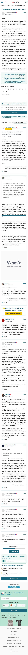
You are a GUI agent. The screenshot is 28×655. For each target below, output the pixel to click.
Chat (14, 605)
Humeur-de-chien (9, 445)
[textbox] (14, 97)
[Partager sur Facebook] (9, 587)
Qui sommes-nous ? (14, 629)
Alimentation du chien (20, 5)
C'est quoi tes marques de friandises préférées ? (12, 573)
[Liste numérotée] (22, 89)
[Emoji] (7, 92)
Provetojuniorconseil (10, 127)
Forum (8, 5)
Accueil (3, 5)
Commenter (14, 112)
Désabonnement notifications (14, 646)
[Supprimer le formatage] (16, 89)
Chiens (12, 5)
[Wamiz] (16, 2)
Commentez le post (7, 86)
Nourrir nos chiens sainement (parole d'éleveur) (12, 569)
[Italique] (11, 89)
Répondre (5, 171)
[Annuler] (3, 89)
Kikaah (6, 283)
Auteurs (14, 631)
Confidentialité (14, 637)
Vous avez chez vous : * (14, 602)
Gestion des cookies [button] (14, 643)
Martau (7, 177)
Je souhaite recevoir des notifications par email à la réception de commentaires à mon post (15, 108)
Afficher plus (14, 551)
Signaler (24, 12)
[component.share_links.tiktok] (16, 587)
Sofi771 (7, 394)
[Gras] (8, 89)
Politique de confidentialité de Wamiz (10, 615)
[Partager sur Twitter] (11, 587)
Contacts (14, 634)
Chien (7, 605)
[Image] (25, 89)
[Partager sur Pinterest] (19, 587)
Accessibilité (14, 649)
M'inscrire (14, 610)
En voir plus (14, 578)
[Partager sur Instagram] (14, 587)
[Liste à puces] (20, 89)
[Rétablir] (5, 89)
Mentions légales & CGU (14, 640)
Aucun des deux (21, 605)
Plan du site (14, 652)
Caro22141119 (9, 319)
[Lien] (3, 92)
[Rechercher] (5, 1)
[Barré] (13, 89)
